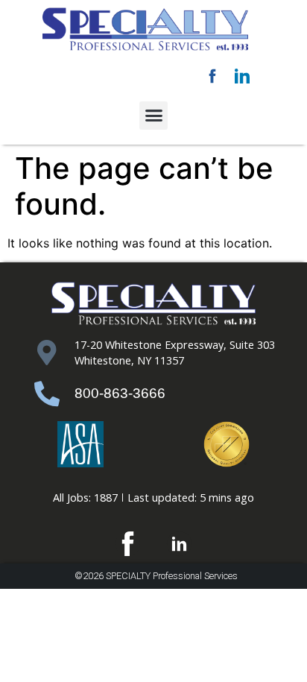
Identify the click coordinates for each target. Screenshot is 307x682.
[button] (153, 115)
